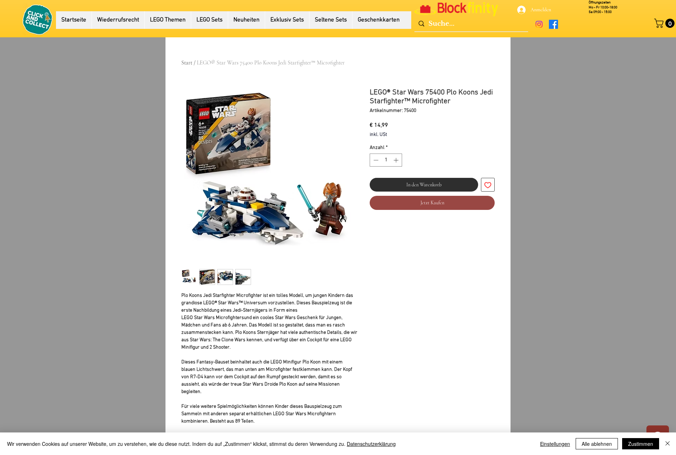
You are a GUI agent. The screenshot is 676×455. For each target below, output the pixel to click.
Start (186, 62)
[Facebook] (553, 24)
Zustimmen (640, 443)
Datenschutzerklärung (371, 443)
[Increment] (396, 160)
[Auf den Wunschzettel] (488, 185)
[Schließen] (667, 443)
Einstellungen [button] (555, 443)
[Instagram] (539, 24)
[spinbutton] (386, 160)
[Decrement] (375, 160)
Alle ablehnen (597, 443)
